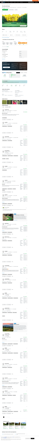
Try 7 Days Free (6, 67)
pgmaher (6, 194)
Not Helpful (9, 119)
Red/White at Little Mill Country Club (11, 426)
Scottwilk (6, 122)
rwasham (6, 180)
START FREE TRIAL (35, 0)
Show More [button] (3, 342)
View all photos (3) (24, 25)
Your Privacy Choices (28, 438)
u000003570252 (7, 308)
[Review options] (26, 109)
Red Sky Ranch (16, 324)
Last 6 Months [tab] (21, 72)
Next (25, 421)
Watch (15, 2)
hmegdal (6, 166)
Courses (4, 4)
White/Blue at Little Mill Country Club (5, 426)
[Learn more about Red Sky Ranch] (8, 327)
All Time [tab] (18, 72)
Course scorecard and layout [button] (5, 37)
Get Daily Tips (21, 2)
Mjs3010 (6, 406)
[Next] (26, 39)
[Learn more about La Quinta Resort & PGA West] (8, 217)
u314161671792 (7, 109)
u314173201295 (7, 136)
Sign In (37, 2)
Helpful (4, 119)
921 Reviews (7, 8)
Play (8, 2)
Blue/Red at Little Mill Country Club (17, 426)
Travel (17, 2)
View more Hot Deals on (4, 46)
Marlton (10, 4)
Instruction (11, 2)
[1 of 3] (14, 19)
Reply (12, 119)
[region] (19, 438)
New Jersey (8, 4)
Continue (32, 438)
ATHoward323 (7, 363)
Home (2, 4)
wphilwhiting (6, 223)
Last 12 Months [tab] (25, 72)
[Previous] (25, 39)
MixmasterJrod (7, 236)
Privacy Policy (4, 437)
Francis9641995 (7, 265)
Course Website (25, 7)
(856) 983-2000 (19, 7)
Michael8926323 (7, 150)
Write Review (7, 428)
